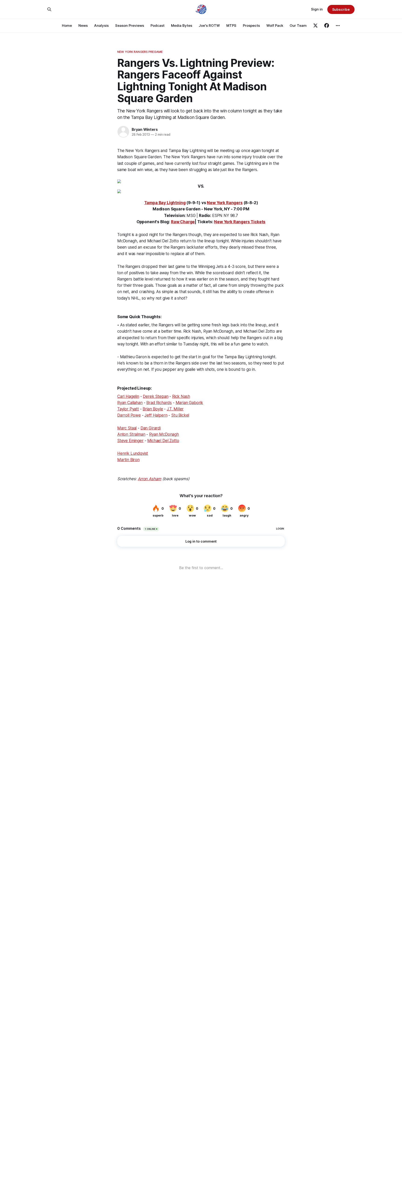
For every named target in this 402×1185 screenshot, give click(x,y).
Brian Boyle (153, 409)
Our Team (298, 25)
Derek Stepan (155, 396)
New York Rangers (224, 202)
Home (67, 25)
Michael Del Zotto (163, 440)
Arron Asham (149, 478)
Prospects (251, 25)
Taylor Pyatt (128, 409)
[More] (338, 25)
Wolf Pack (274, 25)
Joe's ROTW (209, 25)
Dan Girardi (151, 428)
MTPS (231, 25)
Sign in (317, 9)
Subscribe (341, 9)
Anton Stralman (131, 434)
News (83, 25)
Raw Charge (183, 221)
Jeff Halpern (155, 415)
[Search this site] (49, 9)
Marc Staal (127, 428)
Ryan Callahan (130, 402)
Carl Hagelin (128, 396)
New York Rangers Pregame (140, 52)
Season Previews (129, 25)
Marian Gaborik (189, 402)
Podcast (157, 25)
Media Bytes (181, 25)
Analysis (101, 25)
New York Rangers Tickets (239, 221)
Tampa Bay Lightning (165, 202)
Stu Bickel (180, 415)
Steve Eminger (130, 440)
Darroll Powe (129, 415)
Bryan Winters (144, 129)
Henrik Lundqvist (132, 453)
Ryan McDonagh (164, 434)
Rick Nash (181, 396)
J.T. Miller (175, 409)
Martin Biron (128, 459)
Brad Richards (159, 402)
